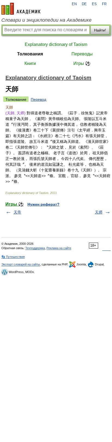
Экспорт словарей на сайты (20, 264)
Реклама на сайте (58, 248)
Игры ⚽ (82, 63)
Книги (30, 63)
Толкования (30, 54)
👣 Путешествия (13, 256)
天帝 (17, 212)
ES (94, 4)
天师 (98, 212)
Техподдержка (35, 248)
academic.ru (21, 9)
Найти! (100, 30)
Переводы (82, 54)
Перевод (38, 99)
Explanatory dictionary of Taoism (56, 44)
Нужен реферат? (43, 204)
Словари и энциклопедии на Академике (46, 20)
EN (74, 4)
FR (104, 4)
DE (84, 4)
